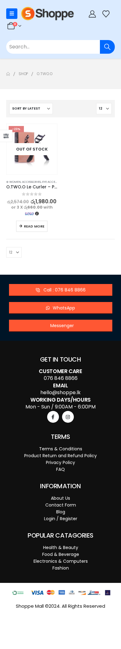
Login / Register (60, 519)
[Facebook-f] (53, 417)
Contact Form (60, 505)
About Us (60, 498)
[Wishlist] (106, 13)
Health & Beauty (60, 547)
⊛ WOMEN (13, 182)
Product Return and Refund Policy (60, 456)
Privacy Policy (60, 462)
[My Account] (92, 13)
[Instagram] (68, 417)
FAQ (60, 469)
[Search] (107, 47)
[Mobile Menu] (11, 13)
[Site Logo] (47, 13)
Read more (34, 226)
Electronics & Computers (61, 561)
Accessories (31, 182)
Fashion (60, 568)
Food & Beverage (60, 554)
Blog (60, 512)
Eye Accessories (54, 182)
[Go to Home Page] (8, 74)
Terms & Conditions (60, 449)
